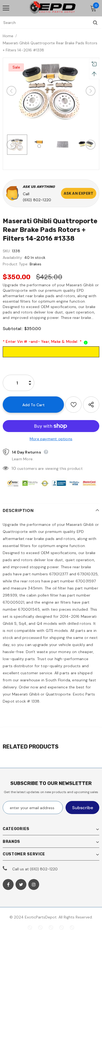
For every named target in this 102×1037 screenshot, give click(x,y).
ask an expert (79, 193)
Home (8, 35)
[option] (51, 91)
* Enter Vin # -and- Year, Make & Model (42, 341)
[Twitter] (21, 884)
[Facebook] (8, 884)
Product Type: (16, 264)
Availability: (13, 257)
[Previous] (11, 91)
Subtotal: (12, 328)
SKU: (7, 251)
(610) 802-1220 (37, 199)
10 (13, 468)
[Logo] (52, 7)
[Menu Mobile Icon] (6, 8)
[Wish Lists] (73, 404)
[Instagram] (33, 884)
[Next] (90, 91)
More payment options (51, 438)
